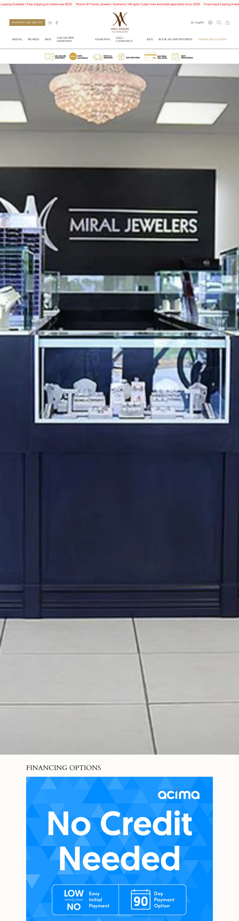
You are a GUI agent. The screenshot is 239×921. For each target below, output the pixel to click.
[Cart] (227, 22)
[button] (17, 40)
